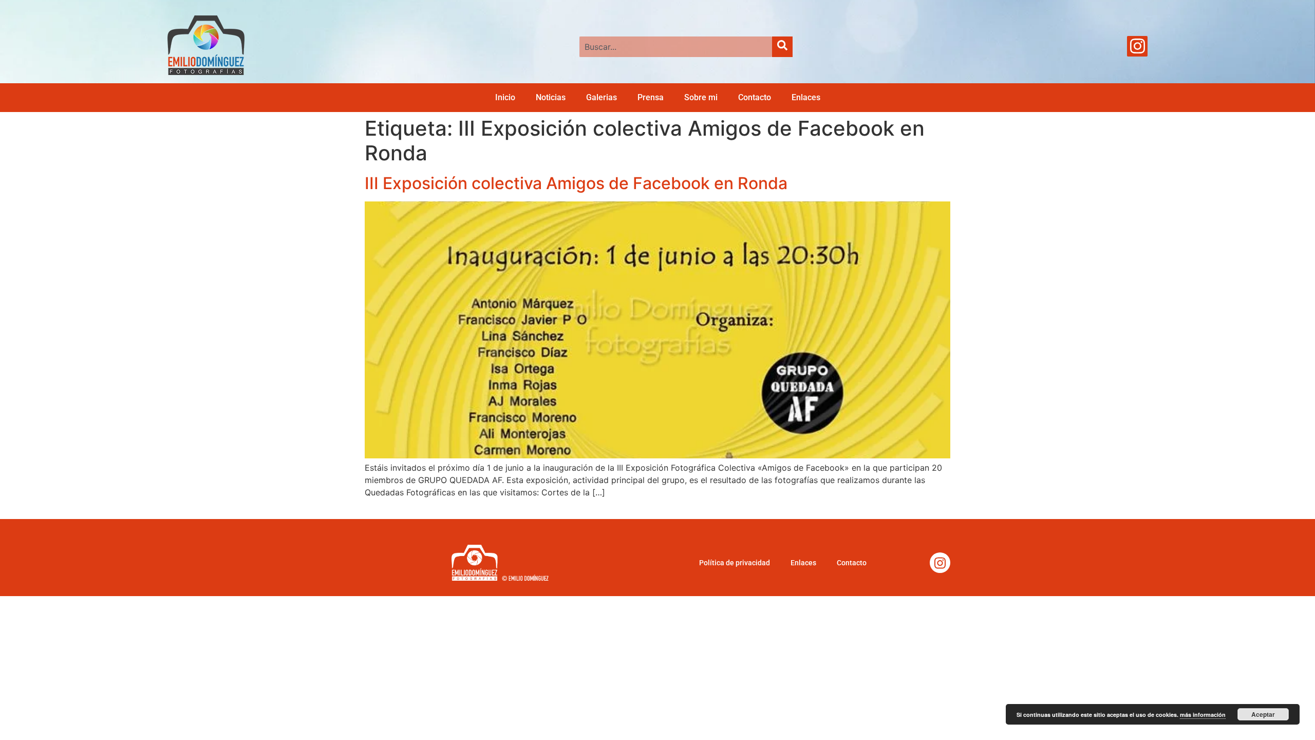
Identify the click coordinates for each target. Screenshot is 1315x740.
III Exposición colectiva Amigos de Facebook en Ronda (576, 183)
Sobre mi (701, 97)
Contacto (754, 97)
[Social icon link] (1137, 46)
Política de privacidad (734, 563)
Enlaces (806, 97)
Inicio (505, 97)
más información (1203, 714)
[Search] (782, 46)
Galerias (601, 97)
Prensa (650, 97)
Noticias (551, 97)
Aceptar (1263, 714)
